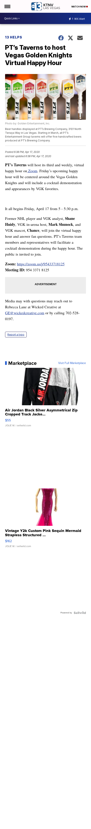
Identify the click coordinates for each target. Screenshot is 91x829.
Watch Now (78, 6)
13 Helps (13, 37)
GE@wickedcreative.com (24, 312)
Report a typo (15, 334)
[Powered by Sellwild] (80, 612)
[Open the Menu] (7, 6)
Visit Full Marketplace (72, 363)
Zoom (32, 170)
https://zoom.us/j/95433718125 (41, 263)
